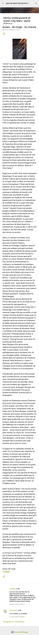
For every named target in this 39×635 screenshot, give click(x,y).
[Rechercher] (36, 3)
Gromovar (13, 610)
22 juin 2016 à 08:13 (17, 604)
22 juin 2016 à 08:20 (17, 617)
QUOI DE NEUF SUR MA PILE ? (17, 3)
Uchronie (6, 571)
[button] (3, 34)
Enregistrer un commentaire (13, 622)
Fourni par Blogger (21, 632)
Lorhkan (13, 589)
